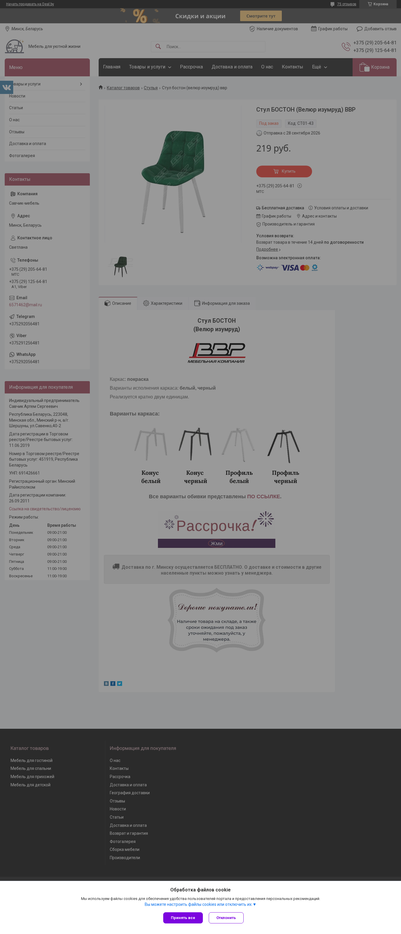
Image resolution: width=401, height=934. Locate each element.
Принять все (183, 918)
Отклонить (226, 918)
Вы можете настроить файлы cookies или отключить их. (198, 904)
